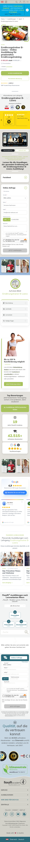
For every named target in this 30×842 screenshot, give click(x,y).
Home (3, 19)
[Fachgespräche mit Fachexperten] (15, 144)
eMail (4, 209)
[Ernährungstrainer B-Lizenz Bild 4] (21, 144)
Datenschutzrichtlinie (10, 821)
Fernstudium (15, 616)
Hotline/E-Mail (22, 150)
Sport (20, 19)
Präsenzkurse (8, 625)
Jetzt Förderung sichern (13, 384)
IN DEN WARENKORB (15, 73)
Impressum (22, 823)
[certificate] (5, 756)
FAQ (17, 821)
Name (4, 202)
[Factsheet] (25, 177)
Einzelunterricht (21, 625)
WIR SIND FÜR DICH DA (10, 800)
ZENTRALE (5, 805)
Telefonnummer (6, 216)
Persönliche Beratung (15, 78)
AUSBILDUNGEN (7, 795)
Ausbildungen (11, 19)
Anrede (5, 195)
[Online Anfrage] (25, 187)
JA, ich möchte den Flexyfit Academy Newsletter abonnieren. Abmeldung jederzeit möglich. (16, 234)
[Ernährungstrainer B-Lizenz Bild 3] (18, 144)
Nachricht (5, 223)
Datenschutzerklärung (9, 715)
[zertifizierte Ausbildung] (12, 144)
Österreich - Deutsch (17, 839)
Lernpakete (9, 66)
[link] (6, 2)
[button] (2, 1)
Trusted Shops (8, 124)
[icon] (6, 814)
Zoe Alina (10, 502)
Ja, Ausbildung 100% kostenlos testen (15, 408)
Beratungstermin (8, 150)
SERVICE (4, 790)
